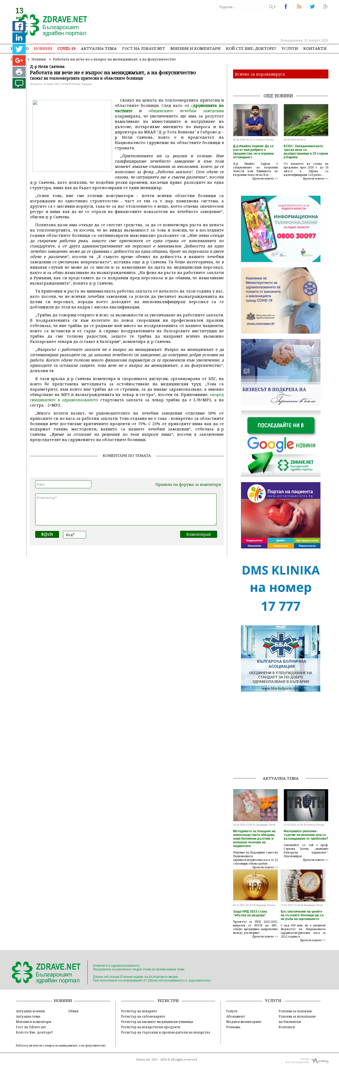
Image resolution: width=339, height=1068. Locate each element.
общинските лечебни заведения (186, 110)
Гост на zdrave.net (143, 48)
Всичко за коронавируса (260, 74)
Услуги (290, 48)
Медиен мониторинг (243, 1021)
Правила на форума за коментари (188, 484)
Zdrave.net (143, 1059)
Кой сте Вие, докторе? (251, 48)
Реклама (233, 1027)
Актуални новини (30, 1011)
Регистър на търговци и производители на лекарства (165, 1032)
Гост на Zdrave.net (31, 1027)
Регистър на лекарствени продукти (150, 1027)
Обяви (73, 1011)
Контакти (315, 48)
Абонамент (235, 1016)
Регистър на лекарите (139, 1011)
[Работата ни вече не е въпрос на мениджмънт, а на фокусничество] (50, 25)
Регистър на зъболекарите (143, 1016)
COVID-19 (66, 48)
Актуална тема (99, 48)
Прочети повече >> (265, 178)
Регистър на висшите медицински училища (157, 1021)
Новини (43, 48)
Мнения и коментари (195, 48)
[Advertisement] (231, 24)
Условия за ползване (295, 1011)
